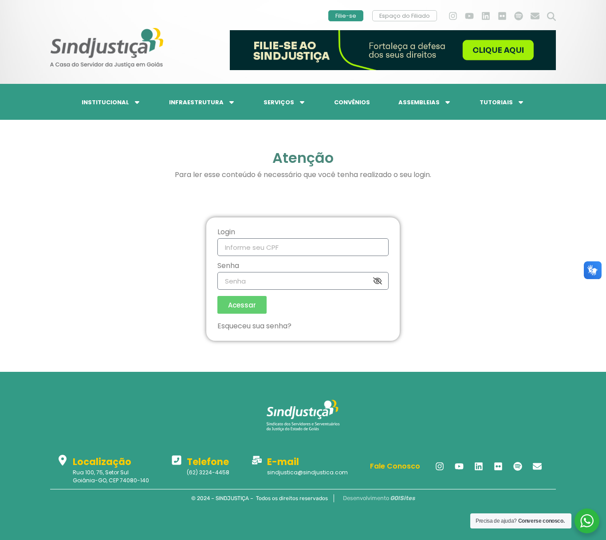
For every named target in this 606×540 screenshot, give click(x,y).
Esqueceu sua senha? (254, 326)
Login (226, 233)
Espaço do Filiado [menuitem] (404, 16)
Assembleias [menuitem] (419, 102)
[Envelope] (535, 16)
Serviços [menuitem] (279, 102)
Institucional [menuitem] (105, 102)
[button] (551, 17)
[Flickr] (502, 16)
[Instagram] (453, 16)
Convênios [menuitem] (352, 102)
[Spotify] (519, 16)
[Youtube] (469, 16)
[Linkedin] (486, 16)
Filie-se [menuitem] (345, 16)
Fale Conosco (395, 466)
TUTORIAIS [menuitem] (496, 102)
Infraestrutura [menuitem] (196, 102)
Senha (228, 266)
